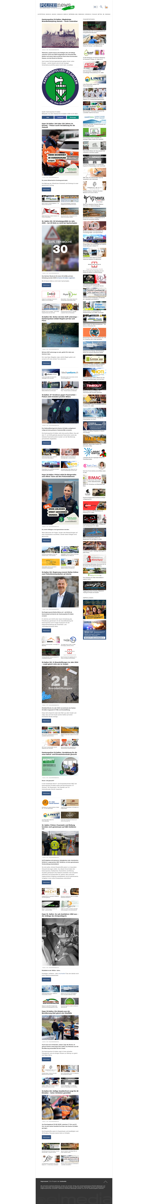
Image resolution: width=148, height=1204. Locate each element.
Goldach (54, 14)
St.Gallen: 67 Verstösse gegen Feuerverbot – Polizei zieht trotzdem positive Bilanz (59, 396)
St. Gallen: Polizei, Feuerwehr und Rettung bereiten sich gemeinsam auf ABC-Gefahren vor (59, 827)
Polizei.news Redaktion (54, 49)
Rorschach (81, 14)
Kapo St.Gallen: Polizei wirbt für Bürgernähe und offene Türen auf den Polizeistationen (59, 475)
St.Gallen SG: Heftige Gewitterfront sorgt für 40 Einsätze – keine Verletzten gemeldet (60, 1092)
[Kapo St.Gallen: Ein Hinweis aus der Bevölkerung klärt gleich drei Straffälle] (60, 1027)
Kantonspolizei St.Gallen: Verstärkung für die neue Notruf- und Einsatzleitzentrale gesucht (59, 753)
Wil (103, 14)
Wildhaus (107, 14)
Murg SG (65, 14)
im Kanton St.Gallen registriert (66, 278)
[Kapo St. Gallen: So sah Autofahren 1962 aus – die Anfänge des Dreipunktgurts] (60, 942)
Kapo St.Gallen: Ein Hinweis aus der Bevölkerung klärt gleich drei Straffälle (57, 1012)
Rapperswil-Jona (73, 14)
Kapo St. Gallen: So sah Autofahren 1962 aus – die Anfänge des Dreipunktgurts (60, 915)
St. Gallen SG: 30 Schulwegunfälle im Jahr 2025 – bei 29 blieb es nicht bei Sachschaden (59, 222)
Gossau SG (60, 14)
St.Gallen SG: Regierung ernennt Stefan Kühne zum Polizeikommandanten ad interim (60, 573)
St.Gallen (94, 14)
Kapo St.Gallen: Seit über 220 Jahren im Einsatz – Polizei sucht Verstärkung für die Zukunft (58, 125)
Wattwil (100, 14)
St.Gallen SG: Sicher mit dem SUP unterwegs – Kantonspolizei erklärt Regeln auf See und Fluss (60, 318)
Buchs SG (48, 14)
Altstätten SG (41, 14)
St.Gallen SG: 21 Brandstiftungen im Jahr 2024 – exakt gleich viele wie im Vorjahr (60, 663)
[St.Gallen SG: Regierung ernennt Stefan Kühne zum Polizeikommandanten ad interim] (60, 591)
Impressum (44, 1181)
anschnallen (61, 973)
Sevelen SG (88, 14)
